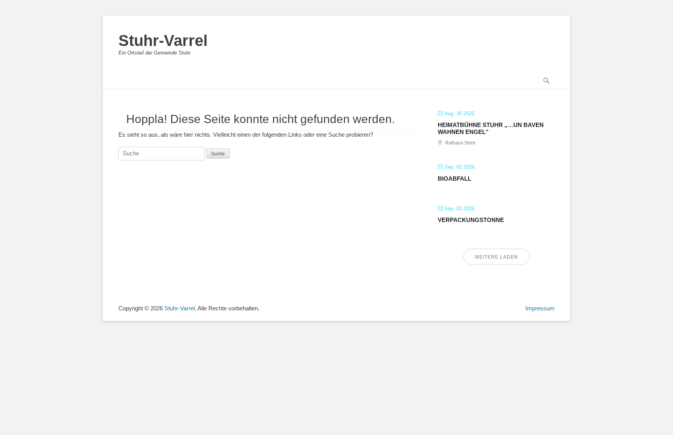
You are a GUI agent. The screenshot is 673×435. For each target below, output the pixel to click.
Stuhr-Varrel (163, 40)
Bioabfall (454, 178)
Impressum (540, 308)
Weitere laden (496, 257)
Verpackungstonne (471, 220)
